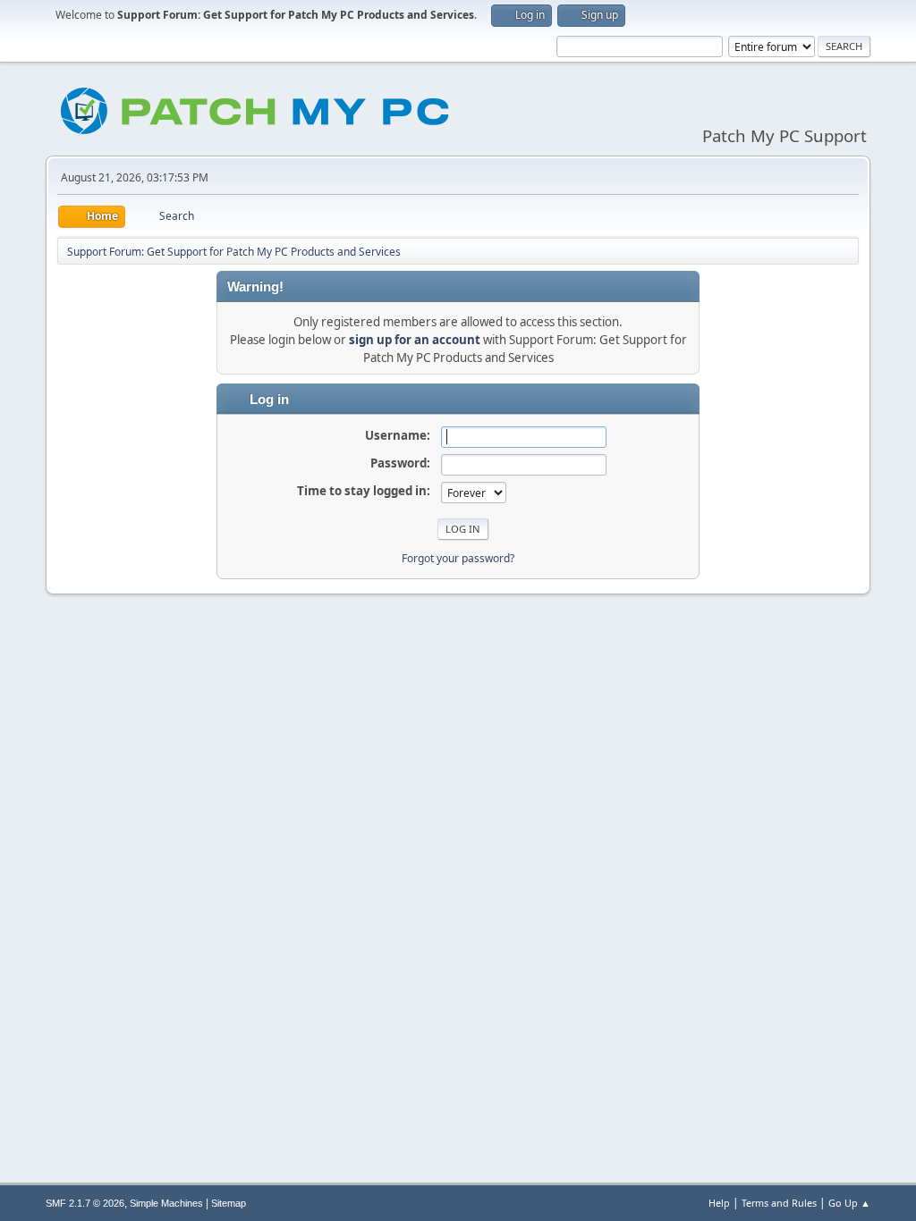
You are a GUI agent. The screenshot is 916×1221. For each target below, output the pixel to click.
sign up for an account (414, 340)
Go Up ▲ (849, 1202)
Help (719, 1202)
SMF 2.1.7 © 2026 (85, 1203)
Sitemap (228, 1203)
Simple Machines (166, 1203)
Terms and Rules (779, 1202)
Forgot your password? (458, 558)
